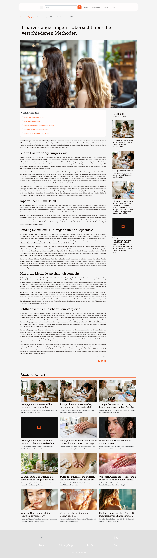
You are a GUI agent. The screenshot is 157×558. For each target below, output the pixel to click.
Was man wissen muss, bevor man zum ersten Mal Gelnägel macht (117, 478)
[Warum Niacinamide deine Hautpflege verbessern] (39, 499)
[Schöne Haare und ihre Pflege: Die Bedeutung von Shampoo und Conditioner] (117, 499)
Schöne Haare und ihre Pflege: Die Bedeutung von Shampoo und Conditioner (117, 516)
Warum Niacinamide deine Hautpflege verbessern (36, 514)
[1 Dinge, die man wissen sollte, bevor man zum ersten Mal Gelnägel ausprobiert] (123, 129)
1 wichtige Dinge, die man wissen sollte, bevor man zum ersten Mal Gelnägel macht (77, 480)
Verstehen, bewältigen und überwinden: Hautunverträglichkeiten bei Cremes (75, 517)
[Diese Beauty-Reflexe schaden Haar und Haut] (117, 427)
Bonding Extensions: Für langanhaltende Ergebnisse (39, 125)
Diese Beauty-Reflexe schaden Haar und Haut (115, 442)
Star (114, 7)
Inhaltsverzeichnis (31, 113)
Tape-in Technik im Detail (32, 121)
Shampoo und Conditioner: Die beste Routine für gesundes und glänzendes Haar (37, 480)
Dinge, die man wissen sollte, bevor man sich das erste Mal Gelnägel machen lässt (78, 443)
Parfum (106, 7)
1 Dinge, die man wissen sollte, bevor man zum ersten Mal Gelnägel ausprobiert (122, 143)
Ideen (85, 7)
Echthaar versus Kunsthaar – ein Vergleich (36, 133)
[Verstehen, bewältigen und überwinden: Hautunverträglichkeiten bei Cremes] (78, 499)
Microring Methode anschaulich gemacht (36, 129)
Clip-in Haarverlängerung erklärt (33, 117)
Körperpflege (96, 7)
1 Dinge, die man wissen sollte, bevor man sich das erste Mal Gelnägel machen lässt (122, 174)
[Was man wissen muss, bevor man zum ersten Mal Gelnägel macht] (117, 463)
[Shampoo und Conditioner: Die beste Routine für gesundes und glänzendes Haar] (39, 463)
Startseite (22, 17)
